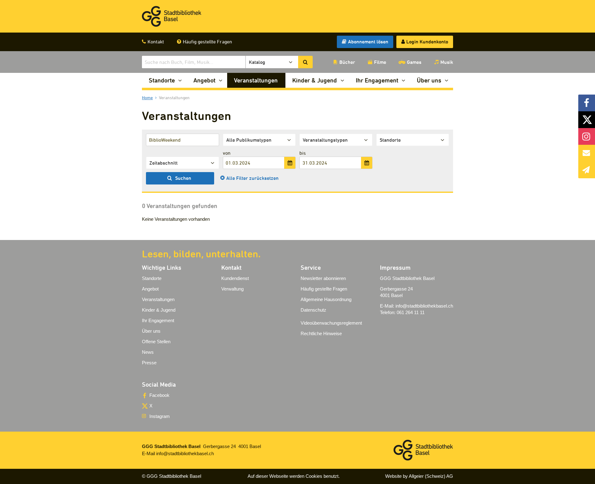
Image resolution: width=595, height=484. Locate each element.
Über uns (429, 80)
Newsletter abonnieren (323, 278)
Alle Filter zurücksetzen (252, 178)
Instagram (159, 416)
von (227, 153)
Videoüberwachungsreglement (331, 323)
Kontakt (156, 41)
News (148, 352)
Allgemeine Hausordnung (326, 299)
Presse (149, 362)
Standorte (162, 80)
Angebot (204, 80)
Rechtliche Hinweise (321, 333)
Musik (446, 62)
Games (414, 62)
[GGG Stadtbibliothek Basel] (171, 16)
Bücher (347, 62)
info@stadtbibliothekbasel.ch (424, 306)
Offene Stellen (156, 341)
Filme (380, 62)
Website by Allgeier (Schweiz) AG (419, 476)
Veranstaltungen (256, 80)
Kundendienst (235, 278)
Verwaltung (232, 288)
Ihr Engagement (377, 80)
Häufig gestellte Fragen (207, 41)
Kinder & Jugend (314, 80)
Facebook (159, 395)
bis (302, 153)
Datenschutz (313, 310)
